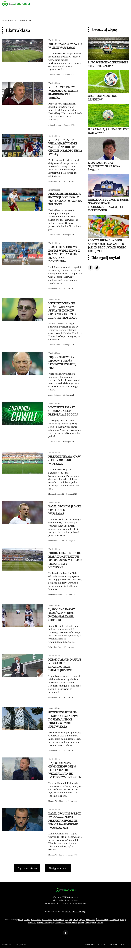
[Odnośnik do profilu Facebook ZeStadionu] (65, 932)
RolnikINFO (58, 919)
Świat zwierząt (102, 919)
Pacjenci (68, 919)
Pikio (20, 919)
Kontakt (125, 944)
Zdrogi (123, 919)
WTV (75, 919)
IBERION (66, 897)
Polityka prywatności (108, 944)
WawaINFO (47, 919)
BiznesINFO (36, 919)
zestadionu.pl (9, 20)
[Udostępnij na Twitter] (97, 268)
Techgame (114, 919)
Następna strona (57, 868)
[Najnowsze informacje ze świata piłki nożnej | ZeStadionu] (16, 4)
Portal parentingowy (45, 922)
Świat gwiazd (78, 922)
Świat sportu (90, 922)
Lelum (27, 919)
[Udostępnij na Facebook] (91, 268)
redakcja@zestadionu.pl (75, 911)
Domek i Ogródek (63, 922)
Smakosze (90, 919)
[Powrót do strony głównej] (65, 890)
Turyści (82, 919)
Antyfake (32, 922)
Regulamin (90, 944)
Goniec (100, 922)
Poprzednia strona (27, 868)
